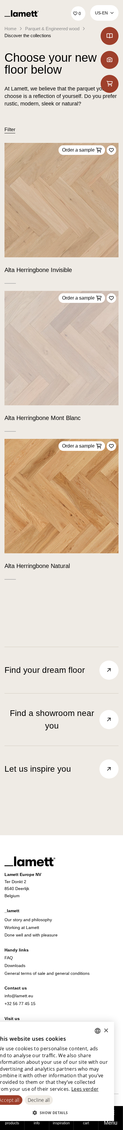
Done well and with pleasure (31, 935)
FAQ (8, 957)
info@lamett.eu (18, 995)
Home (10, 28)
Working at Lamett (21, 927)
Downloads (14, 965)
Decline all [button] (39, 1100)
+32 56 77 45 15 (20, 1003)
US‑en (101, 12)
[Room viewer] (110, 60)
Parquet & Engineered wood (52, 28)
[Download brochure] (110, 36)
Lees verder (85, 1089)
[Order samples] (110, 84)
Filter (9, 129)
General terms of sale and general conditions (47, 973)
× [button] (106, 1030)
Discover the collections (27, 35)
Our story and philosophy (28, 919)
